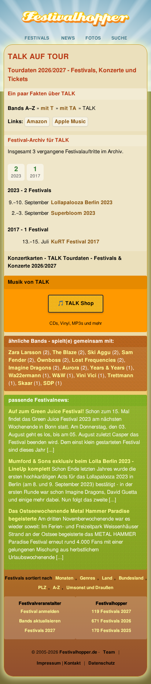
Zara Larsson (24, 352)
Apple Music (70, 121)
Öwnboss (49, 360)
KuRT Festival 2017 (75, 241)
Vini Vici (86, 375)
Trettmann (120, 375)
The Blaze (64, 352)
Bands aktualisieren (39, 621)
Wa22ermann (24, 375)
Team (109, 652)
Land (107, 578)
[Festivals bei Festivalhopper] (75, 15)
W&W (58, 375)
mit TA (68, 108)
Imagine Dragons (29, 368)
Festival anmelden (40, 611)
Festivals (37, 38)
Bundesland (131, 578)
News (68, 38)
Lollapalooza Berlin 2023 (82, 202)
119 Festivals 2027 (111, 611)
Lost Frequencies (94, 360)
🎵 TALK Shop (76, 303)
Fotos (93, 38)
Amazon (37, 121)
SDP (48, 383)
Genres (87, 578)
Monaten (64, 578)
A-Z (56, 587)
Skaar (25, 383)
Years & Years (107, 368)
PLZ (42, 587)
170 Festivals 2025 (111, 630)
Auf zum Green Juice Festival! (46, 411)
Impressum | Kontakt (59, 663)
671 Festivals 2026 (111, 621)
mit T (47, 108)
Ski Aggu (99, 352)
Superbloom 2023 (73, 213)
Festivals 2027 (40, 630)
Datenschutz (101, 663)
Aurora (70, 368)
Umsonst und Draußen (89, 587)
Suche (119, 38)
